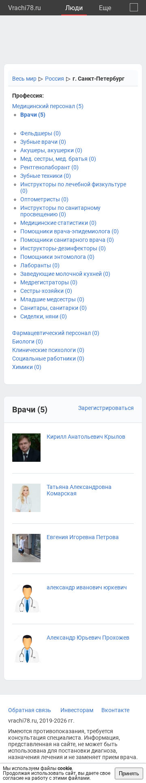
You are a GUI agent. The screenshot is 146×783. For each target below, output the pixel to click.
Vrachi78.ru (24, 8)
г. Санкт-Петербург (99, 78)
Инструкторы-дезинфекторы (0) (63, 248)
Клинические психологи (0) (48, 350)
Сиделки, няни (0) (43, 316)
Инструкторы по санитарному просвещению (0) (60, 211)
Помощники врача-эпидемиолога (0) (69, 231)
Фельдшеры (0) (40, 133)
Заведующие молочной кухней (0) (65, 274)
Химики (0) (26, 367)
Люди (74, 8)
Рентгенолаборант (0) (49, 167)
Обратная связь (29, 710)
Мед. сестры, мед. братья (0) (58, 159)
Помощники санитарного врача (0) (67, 240)
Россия (54, 78)
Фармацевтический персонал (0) (55, 333)
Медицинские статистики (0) (58, 223)
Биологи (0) (27, 341)
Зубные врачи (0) (43, 142)
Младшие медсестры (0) (52, 299)
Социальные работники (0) (48, 358)
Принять (129, 773)
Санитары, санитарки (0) (53, 308)
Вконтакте (115, 710)
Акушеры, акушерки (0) (51, 150)
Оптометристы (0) (44, 199)
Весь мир (24, 78)
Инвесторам (76, 710)
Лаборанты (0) (40, 265)
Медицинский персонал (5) (48, 106)
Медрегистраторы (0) (48, 282)
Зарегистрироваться (106, 408)
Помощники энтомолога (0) (57, 257)
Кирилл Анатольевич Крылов (86, 436)
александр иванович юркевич (87, 587)
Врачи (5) (32, 114)
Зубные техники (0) (45, 176)
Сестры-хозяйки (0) (46, 291)
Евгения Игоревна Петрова (83, 537)
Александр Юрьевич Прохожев (88, 637)
